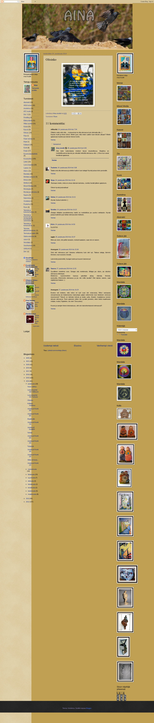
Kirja (25, 136)
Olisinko (30, 400)
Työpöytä (30, 446)
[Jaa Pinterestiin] (81, 113)
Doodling (27, 117)
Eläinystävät (28, 120)
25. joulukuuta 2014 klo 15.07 (65, 237)
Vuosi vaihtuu (32, 387)
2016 (28, 374)
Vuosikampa (28, 245)
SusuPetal (29, 258)
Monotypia (27, 189)
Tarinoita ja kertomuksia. (28, 224)
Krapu (26, 151)
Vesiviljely (27, 242)
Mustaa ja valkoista (30, 192)
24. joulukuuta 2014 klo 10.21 (66, 197)
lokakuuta (31, 474)
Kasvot (26, 129)
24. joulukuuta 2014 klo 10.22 (67, 209)
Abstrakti (27, 102)
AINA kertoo (28, 105)
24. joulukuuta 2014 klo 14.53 (65, 224)
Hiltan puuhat (28, 123)
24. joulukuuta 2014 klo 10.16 (65, 180)
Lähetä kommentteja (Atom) (57, 350)
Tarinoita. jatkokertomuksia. (30, 229)
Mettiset (26, 183)
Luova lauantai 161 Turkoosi (32, 396)
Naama (26, 195)
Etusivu (77, 345)
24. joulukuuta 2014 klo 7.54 (67, 129)
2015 (28, 378)
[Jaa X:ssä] (77, 113)
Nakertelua (27, 198)
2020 (28, 364)
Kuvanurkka (28, 159)
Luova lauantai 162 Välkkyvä (32, 391)
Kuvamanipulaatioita (30, 154)
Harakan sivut (31, 314)
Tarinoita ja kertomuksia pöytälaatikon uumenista (28, 217)
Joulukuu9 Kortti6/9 (31, 428)
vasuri (26, 239)
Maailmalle (31, 419)
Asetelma (27, 108)
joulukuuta (31, 384)
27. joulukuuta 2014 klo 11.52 (66, 268)
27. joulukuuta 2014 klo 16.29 (69, 290)
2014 (28, 381)
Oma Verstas (30, 300)
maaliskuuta (32, 494)
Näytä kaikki (36, 326)
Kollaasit (26, 145)
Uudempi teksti (50, 345)
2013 (28, 498)
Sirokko (53, 209)
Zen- (25, 251)
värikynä (26, 248)
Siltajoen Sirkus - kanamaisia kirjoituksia (32, 281)
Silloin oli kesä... (32, 460)
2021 (28, 361)
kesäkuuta (31, 487)
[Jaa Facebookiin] (79, 113)
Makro (26, 171)
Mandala (26, 174)
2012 (28, 502)
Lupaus (26, 168)
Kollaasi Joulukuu (31, 404)
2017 (28, 371)
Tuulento (54, 167)
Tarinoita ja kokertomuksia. (29, 211)
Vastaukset (57, 144)
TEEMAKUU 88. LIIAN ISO (37, 319)
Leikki (26, 162)
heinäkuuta (32, 484)
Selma (53, 197)
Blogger (88, 708)
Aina (35, 85)
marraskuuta (32, 469)
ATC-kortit (27, 111)
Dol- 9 (26, 114)
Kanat (26, 126)
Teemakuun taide (29, 233)
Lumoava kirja (37, 304)
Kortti (25, 148)
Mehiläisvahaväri (29, 177)
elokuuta (31, 481)
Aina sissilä (60, 148)
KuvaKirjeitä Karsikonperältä (31, 266)
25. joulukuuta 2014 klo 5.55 (77, 148)
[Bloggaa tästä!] (75, 113)
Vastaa (53, 140)
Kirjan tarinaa (28, 139)
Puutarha (27, 204)
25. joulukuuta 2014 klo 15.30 (69, 249)
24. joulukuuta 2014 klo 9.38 (67, 167)
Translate (124, 334)
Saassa (53, 268)
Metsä (26, 180)
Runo (55, 116)
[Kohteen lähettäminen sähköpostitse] (73, 113)
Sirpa (53, 180)
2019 (28, 368)
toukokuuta (32, 491)
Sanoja (29, 432)
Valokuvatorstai (29, 236)
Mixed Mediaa (28, 186)
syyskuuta (31, 478)
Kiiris (53, 224)
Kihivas (26, 133)
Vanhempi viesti (105, 345)
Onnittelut (27, 201)
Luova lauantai (28, 165)
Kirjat (25, 142)
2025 (28, 358)
